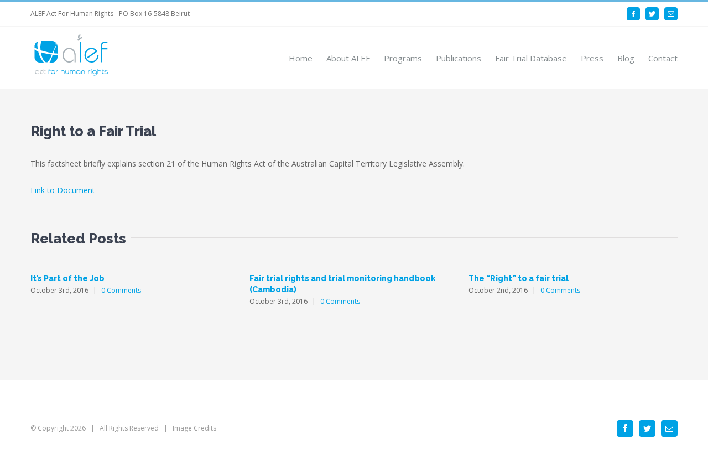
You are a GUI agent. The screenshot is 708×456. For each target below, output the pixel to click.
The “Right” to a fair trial (518, 278)
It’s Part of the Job (67, 278)
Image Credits (194, 428)
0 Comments (121, 290)
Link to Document (62, 190)
